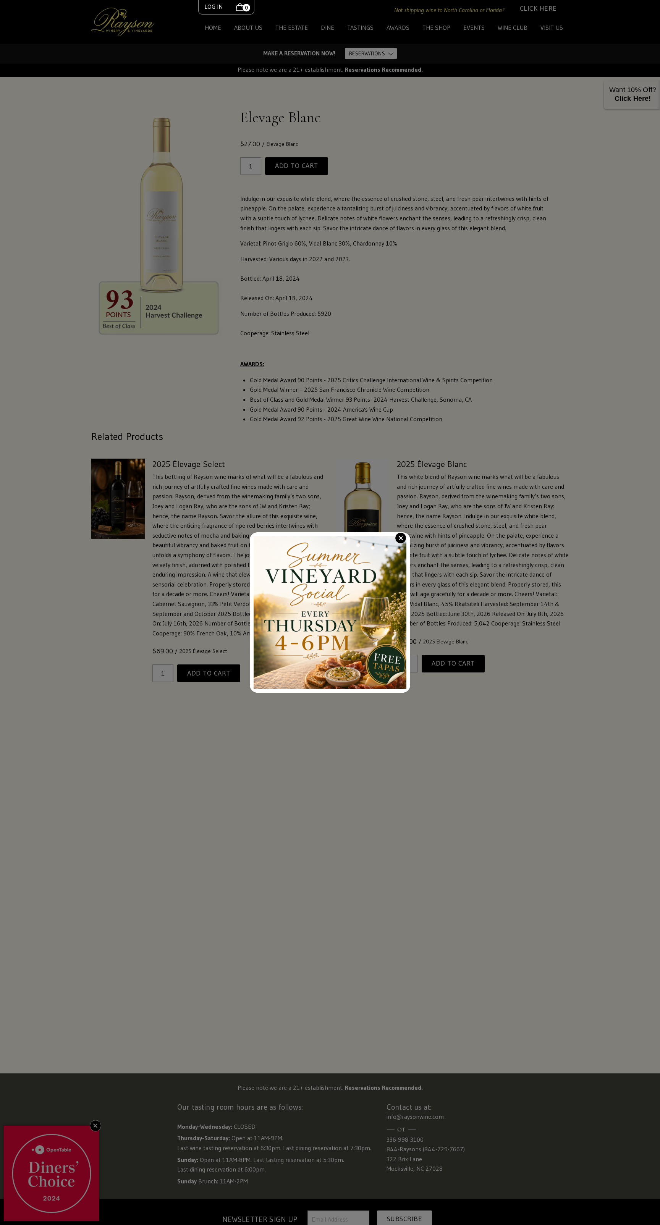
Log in (213, 6)
